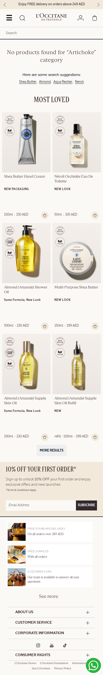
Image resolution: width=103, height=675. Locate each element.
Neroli (79, 82)
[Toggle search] (22, 18)
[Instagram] (38, 645)
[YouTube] (52, 645)
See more (48, 596)
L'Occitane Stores (25, 663)
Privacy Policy (62, 668)
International (80, 663)
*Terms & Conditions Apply (21, 490)
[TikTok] (65, 645)
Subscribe (86, 505)
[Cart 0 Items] (94, 19)
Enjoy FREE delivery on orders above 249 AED (51, 4)
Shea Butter (27, 82)
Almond (45, 82)
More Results (51, 450)
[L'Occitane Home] (51, 17)
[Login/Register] (81, 19)
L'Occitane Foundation (54, 663)
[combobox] (51, 33)
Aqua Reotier (62, 82)
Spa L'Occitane (41, 668)
